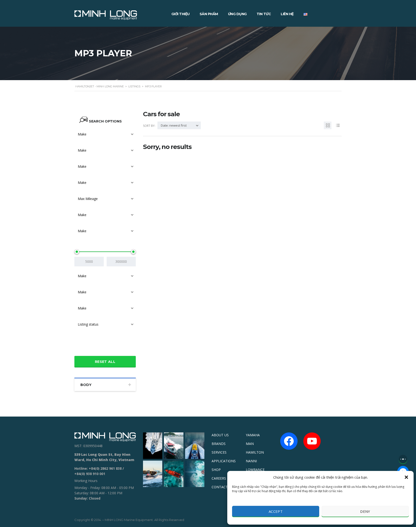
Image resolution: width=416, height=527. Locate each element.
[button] (406, 477)
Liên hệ (287, 14)
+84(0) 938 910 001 (89, 473)
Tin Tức (264, 14)
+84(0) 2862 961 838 (105, 468)
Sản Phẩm (209, 14)
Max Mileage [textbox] (88, 198)
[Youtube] (312, 441)
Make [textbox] (82, 134)
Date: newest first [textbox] (174, 125)
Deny (365, 511)
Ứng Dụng (237, 14)
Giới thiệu (180, 14)
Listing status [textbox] (88, 324)
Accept (276, 511)
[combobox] (105, 134)
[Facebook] (289, 441)
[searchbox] (80, 347)
